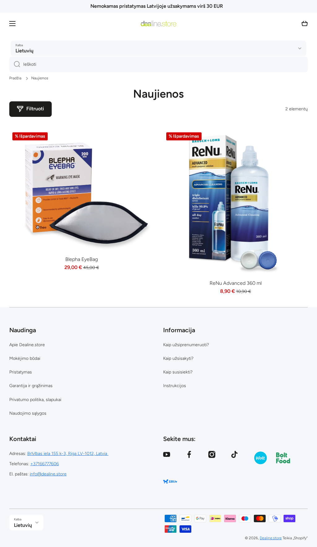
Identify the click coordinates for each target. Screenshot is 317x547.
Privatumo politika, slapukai (35, 399)
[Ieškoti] (14, 64)
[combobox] (158, 64)
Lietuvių (24, 51)
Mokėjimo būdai (24, 358)
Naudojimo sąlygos (27, 413)
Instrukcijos (174, 385)
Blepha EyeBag (81, 259)
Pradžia (15, 78)
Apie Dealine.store (27, 344)
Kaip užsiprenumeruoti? (186, 344)
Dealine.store (271, 538)
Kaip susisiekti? (178, 372)
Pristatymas (20, 372)
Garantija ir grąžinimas (31, 385)
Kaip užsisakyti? (178, 358)
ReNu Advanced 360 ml (236, 283)
